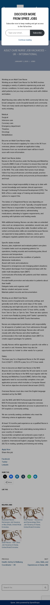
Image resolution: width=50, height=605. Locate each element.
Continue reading (25, 40)
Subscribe (37, 33)
